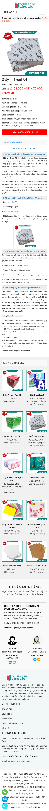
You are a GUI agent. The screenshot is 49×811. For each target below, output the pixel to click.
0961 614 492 (11, 655)
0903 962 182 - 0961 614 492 (25, 623)
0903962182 (24, 132)
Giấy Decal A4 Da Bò (36, 566)
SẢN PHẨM (7, 718)
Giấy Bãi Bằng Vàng (12, 566)
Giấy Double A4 (37, 395)
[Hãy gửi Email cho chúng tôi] (3, 806)
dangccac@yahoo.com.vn (21, 628)
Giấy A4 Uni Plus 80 (12, 395)
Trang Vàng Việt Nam (33, 807)
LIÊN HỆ (5, 728)
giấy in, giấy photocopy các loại (27, 18)
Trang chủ (6, 18)
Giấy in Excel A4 (36, 436)
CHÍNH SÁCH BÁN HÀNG (13, 723)
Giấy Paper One (37, 477)
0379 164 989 (37, 655)
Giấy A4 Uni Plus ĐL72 (12, 436)
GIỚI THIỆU (7, 714)
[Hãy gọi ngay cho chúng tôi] (3, 792)
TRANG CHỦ (11, 12)
